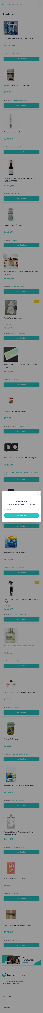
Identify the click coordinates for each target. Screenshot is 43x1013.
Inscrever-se (21, 515)
